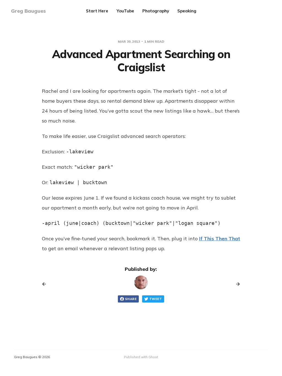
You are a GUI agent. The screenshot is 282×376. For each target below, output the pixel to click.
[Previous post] (46, 284)
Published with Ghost (141, 357)
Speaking (186, 10)
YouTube (125, 10)
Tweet (155, 299)
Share (131, 299)
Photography (155, 10)
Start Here (97, 10)
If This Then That (219, 238)
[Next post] (236, 284)
